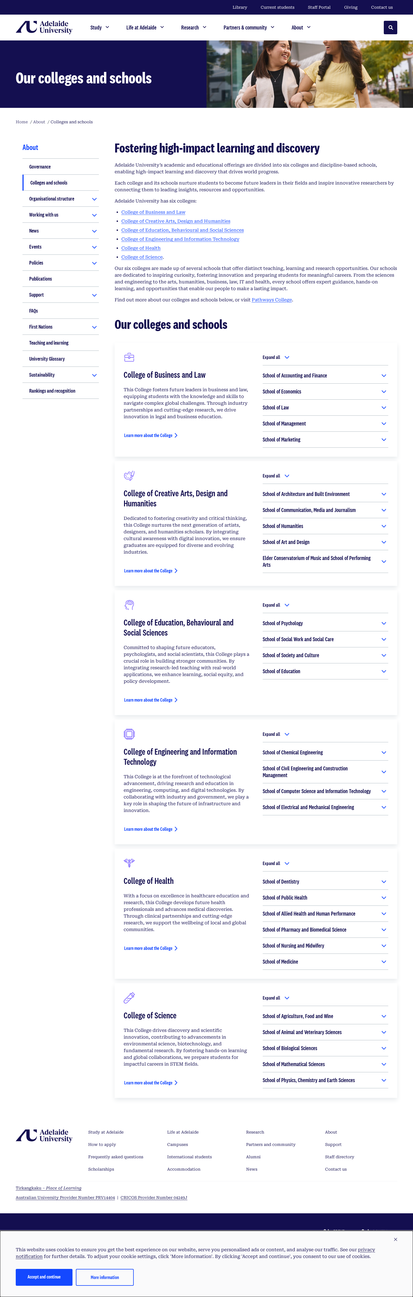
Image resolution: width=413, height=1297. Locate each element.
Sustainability (42, 374)
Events (35, 246)
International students (189, 1157)
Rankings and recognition (52, 390)
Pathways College (272, 299)
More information (105, 1277)
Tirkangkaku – (48, 1188)
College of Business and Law (153, 212)
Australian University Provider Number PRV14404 (65, 1197)
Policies (36, 262)
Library (240, 7)
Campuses (177, 1144)
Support (36, 294)
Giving (351, 7)
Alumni (253, 1157)
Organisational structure (51, 198)
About (331, 1132)
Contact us (382, 7)
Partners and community (271, 1144)
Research (255, 1132)
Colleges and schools (48, 182)
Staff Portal (319, 7)
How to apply (102, 1144)
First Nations (41, 326)
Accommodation (183, 1169)
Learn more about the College (148, 435)
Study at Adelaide (106, 1132)
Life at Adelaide (183, 1132)
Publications (40, 278)
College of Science (142, 257)
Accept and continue (44, 1276)
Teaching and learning (49, 342)
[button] (395, 1239)
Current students (277, 7)
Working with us (43, 214)
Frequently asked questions (115, 1157)
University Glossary (47, 358)
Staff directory (339, 1157)
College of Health (141, 248)
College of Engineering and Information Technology (180, 239)
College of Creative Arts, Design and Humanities (175, 221)
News (34, 230)
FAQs (33, 310)
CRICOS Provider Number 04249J (154, 1197)
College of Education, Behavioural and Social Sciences (182, 230)
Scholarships (101, 1169)
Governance (40, 166)
